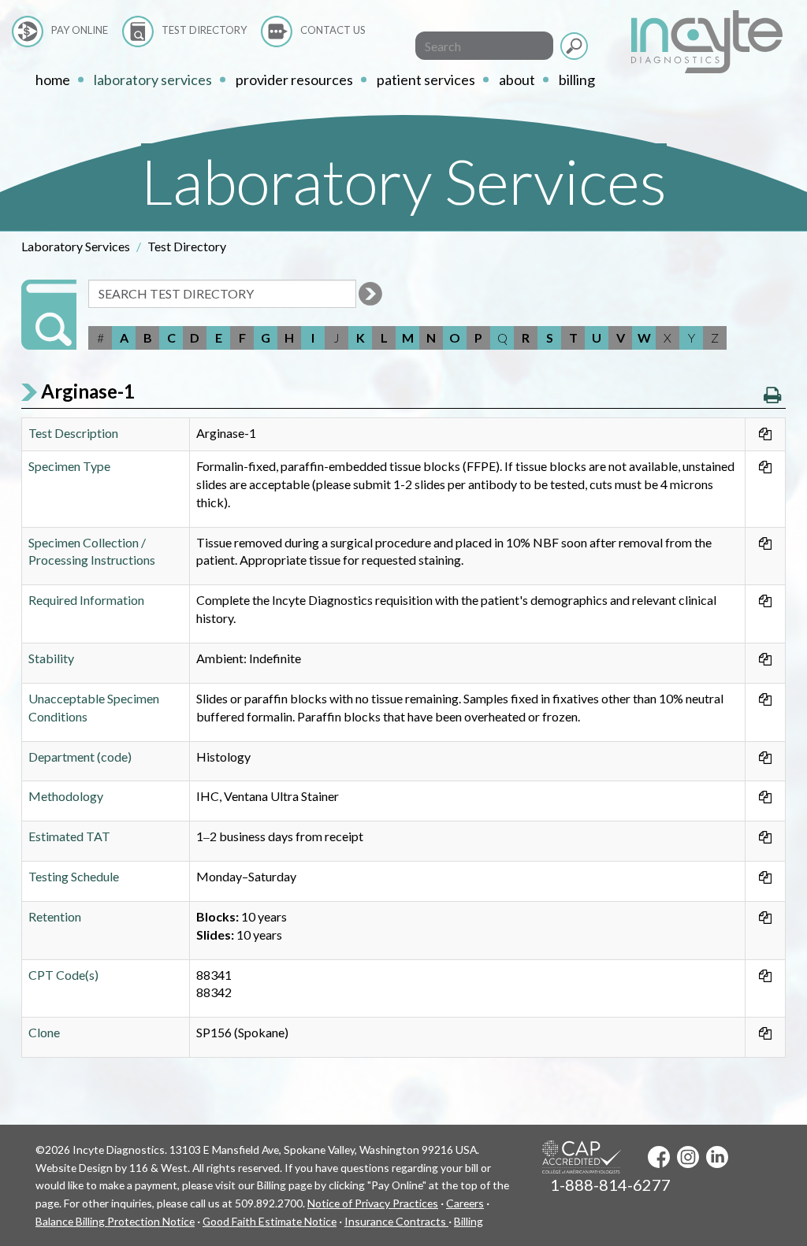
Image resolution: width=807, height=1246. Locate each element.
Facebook (659, 1157)
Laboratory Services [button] (153, 79)
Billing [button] (577, 79)
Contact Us (333, 30)
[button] (772, 394)
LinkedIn (717, 1157)
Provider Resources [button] (294, 79)
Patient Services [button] (426, 79)
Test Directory (204, 30)
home (52, 79)
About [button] (517, 79)
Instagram (688, 1157)
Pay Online (79, 30)
